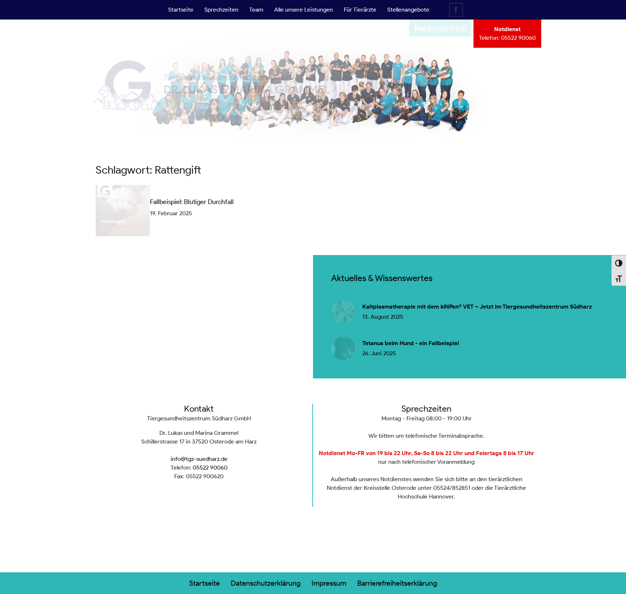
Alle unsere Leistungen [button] (303, 9)
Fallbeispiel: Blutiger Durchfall (192, 202)
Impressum (329, 583)
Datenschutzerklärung (266, 583)
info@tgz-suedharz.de (199, 458)
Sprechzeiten (221, 9)
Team (256, 9)
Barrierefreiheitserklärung (397, 583)
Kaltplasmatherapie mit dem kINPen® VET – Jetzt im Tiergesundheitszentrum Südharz (477, 307)
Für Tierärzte (360, 9)
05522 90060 (518, 37)
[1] (313, 128)
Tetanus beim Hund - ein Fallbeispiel (410, 343)
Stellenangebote (408, 9)
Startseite (180, 9)
